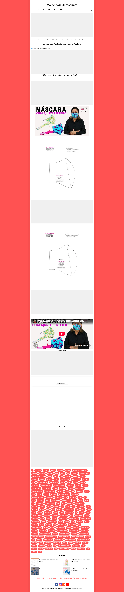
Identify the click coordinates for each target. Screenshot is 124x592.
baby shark (68, 476)
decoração (53, 494)
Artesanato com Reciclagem (39, 476)
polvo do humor (60, 527)
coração (87, 491)
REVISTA (39, 539)
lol (76, 512)
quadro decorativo (83, 533)
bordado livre (35, 485)
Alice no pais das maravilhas (80, 470)
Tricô (83, 545)
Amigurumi (50, 473)
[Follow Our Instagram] (60, 585)
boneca (69, 482)
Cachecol (78, 485)
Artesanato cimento (84, 473)
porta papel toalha (74, 530)
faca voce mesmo (49, 503)
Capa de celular (46, 488)
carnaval (55, 488)
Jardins (89, 509)
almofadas (42, 473)
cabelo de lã (70, 485)
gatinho (42, 509)
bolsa (33, 482)
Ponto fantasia (85, 527)
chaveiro (71, 488)
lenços (55, 512)
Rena (33, 539)
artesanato (74, 473)
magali (87, 512)
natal (73, 521)
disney (80, 497)
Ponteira (69, 527)
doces (33, 500)
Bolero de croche (76, 479)
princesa (55, 533)
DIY (85, 497)
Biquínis (56, 479)
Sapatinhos (48, 542)
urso (56, 548)
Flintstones (56, 506)
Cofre (72, 491)
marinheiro (47, 515)
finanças (42, 506)
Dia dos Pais (59, 497)
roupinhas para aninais (83, 539)
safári (40, 542)
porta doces (52, 530)
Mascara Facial (64, 515)
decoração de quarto (64, 494)
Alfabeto (53, 470)
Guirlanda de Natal (68, 509)
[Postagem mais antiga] (64, 426)
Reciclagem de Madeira (37, 536)
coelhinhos (60, 491)
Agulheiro (46, 470)
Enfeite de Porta (66, 500)
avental (55, 476)
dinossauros (73, 497)
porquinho (34, 530)
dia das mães (49, 497)
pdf (55, 524)
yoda (40, 551)
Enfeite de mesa (56, 500)
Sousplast (77, 542)
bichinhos (49, 479)
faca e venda (40, 503)
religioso (88, 536)
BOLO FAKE (85, 479)
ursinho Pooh (48, 548)
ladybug (40, 512)
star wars (85, 542)
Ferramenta (70, 503)
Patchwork (48, 524)
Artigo (49, 476)
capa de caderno (36, 488)
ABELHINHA (38, 470)
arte (68, 473)
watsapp (34, 551)
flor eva (68, 506)
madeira (82, 512)
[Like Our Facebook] (56, 585)
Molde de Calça (63, 518)
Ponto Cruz (76, 527)
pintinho (46, 527)
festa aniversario (79, 503)
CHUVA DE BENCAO (49, 491)
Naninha (67, 521)
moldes (43, 521)
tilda (55, 545)
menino (87, 515)
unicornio (34, 548)
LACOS (33, 512)
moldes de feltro (52, 521)
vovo (88, 548)
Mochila (54, 518)
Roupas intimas (59, 539)
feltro (63, 503)
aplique (62, 473)
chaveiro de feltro (79, 488)
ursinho (41, 548)
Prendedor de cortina (45, 533)
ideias (77, 509)
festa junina (35, 506)
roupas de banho (48, 539)
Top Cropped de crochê (64, 545)
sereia (64, 542)
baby (61, 476)
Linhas (61, 512)
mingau (42, 518)
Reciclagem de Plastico (77, 536)
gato (47, 509)
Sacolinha (34, 542)
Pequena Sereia (62, 524)
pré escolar (34, 533)
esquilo (74, 500)
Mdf (71, 515)
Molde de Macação (85, 518)
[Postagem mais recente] (60, 426)
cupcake (46, 494)
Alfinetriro (67, 470)
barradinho (34, 479)
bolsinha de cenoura (42, 482)
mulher (60, 521)
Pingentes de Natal (36, 527)
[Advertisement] (62, 25)
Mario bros (55, 515)
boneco (76, 482)
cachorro (85, 485)
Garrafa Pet (34, 509)
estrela (86, 500)
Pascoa (41, 524)
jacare (82, 509)
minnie (48, 518)
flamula (49, 506)
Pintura (52, 527)
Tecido (49, 545)
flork (73, 506)
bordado (82, 482)
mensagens (35, 518)
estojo (80, 500)
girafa (52, 509)
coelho (67, 491)
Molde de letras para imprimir (46, 568)
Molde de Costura (73, 518)
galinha (88, 506)
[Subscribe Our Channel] (67, 585)
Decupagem (75, 494)
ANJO (56, 473)
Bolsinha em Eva (54, 482)
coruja (33, 494)
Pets (79, 524)
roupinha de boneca (70, 539)
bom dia (63, 482)
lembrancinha (48, 512)
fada (58, 503)
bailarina (75, 476)
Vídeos (73, 548)
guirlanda (59, 509)
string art (34, 545)
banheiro (82, 476)
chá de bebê (63, 488)
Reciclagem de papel (64, 536)
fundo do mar (80, 506)
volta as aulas (81, 548)
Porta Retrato (84, 530)
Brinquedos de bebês (59, 485)
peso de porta (72, 524)
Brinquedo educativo (46, 485)
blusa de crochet (65, 479)
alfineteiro (60, 470)
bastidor (42, 479)
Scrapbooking (56, 542)
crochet (39, 494)
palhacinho (79, 521)
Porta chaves (43, 530)
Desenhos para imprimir (38, 497)
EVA (33, 503)
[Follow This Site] (63, 585)
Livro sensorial (69, 512)
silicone (71, 542)
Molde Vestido (35, 521)
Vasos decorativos (64, 548)
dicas (65, 497)
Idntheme (79, 588)
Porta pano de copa (62, 530)
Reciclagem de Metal (51, 536)
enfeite (47, 500)
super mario (42, 545)
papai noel (34, 524)
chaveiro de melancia (37, 491)
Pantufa (86, 521)
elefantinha (40, 500)
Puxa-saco (74, 533)
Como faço (79, 491)
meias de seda (78, 515)
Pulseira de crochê (64, 533)
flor (62, 506)
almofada (34, 473)
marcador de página (37, 515)
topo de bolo (76, 545)
